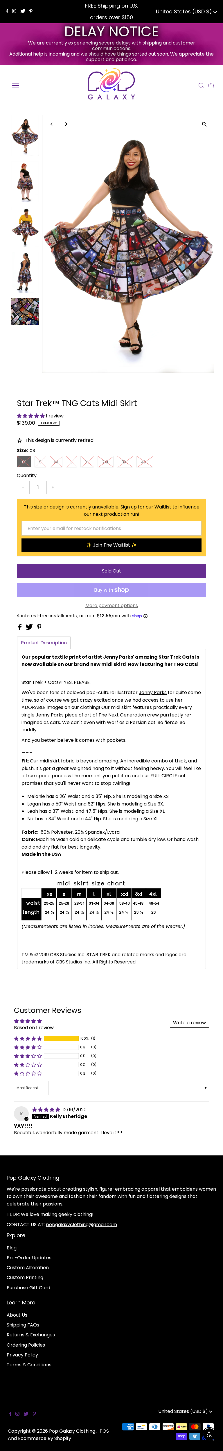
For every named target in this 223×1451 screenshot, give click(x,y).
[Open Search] (201, 85)
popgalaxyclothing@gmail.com (81, 1224)
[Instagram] (14, 12)
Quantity (27, 475)
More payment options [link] (111, 605)
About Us (17, 1315)
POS (104, 1431)
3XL (125, 462)
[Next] (66, 124)
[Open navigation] (33, 85)
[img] (46, 1109)
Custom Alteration (28, 1267)
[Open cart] (211, 86)
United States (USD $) (184, 11)
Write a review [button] (189, 1022)
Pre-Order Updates (29, 1257)
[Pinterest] (31, 12)
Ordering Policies (26, 1345)
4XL (144, 462)
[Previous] (51, 124)
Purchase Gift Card (28, 1287)
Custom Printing (25, 1277)
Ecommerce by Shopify (44, 1438)
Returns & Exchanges (31, 1334)
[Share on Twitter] (30, 628)
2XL (105, 462)
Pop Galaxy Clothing (72, 1431)
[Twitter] (23, 12)
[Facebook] (7, 12)
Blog (12, 1247)
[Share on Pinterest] (39, 628)
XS (23, 462)
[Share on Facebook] (20, 628)
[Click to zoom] (204, 124)
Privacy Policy (22, 1355)
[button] (31, 415)
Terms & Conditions (29, 1364)
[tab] (44, 642)
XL (87, 462)
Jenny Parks (153, 692)
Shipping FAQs (23, 1325)
